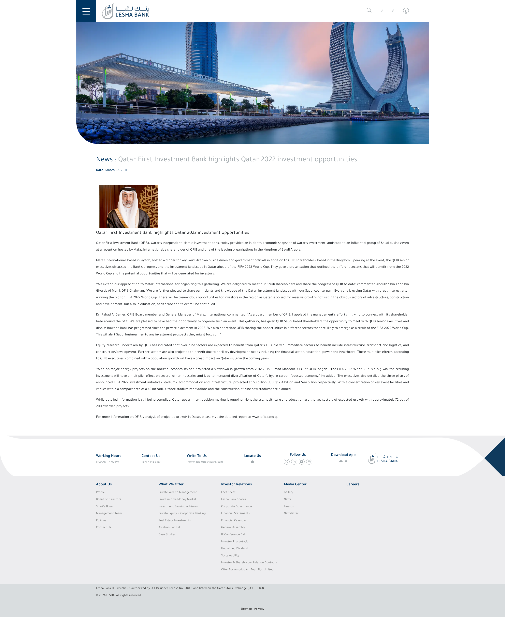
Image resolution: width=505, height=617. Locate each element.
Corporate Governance (236, 506)
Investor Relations (236, 485)
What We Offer (171, 485)
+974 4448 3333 (151, 462)
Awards (289, 506)
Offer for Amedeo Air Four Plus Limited (247, 570)
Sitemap (246, 609)
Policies (101, 520)
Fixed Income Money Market (177, 499)
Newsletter (291, 513)
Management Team (109, 513)
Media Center (295, 485)
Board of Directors (108, 499)
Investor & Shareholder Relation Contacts (249, 562)
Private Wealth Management (178, 492)
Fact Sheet (228, 492)
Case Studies (167, 534)
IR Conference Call (233, 534)
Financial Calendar (233, 520)
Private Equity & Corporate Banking (182, 513)
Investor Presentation (235, 542)
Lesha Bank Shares (233, 499)
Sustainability (230, 556)
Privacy (259, 609)
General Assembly (233, 527)
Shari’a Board (105, 506)
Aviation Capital (169, 527)
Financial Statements (235, 513)
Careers (352, 485)
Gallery (288, 492)
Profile (100, 492)
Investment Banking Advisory (178, 506)
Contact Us (103, 527)
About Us (104, 485)
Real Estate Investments (175, 520)
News (287, 499)
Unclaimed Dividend (234, 548)
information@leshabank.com (205, 462)
